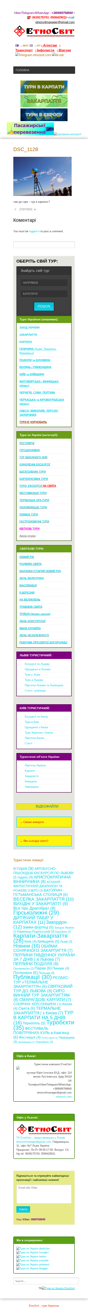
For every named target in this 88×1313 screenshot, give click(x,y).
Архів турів (27, 535)
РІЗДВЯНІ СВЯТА (30, 563)
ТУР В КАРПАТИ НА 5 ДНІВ (43, 1017)
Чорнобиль (44, 1041)
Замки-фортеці (38, 927)
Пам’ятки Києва (34, 738)
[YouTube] (51, 40)
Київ (30, 941)
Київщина (31, 781)
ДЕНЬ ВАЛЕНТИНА (31, 578)
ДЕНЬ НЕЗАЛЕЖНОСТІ (34, 635)
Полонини (25, 973)
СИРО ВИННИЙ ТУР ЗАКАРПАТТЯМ (41, 995)
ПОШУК (44, 306)
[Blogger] (73, 40)
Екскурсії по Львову (37, 664)
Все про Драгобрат (34, 908)
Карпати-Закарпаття (40, 938)
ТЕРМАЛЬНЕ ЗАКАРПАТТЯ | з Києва (38, 1010)
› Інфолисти (44, 50)
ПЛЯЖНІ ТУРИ (28, 514)
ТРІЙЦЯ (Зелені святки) (34, 614)
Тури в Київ (32, 722)
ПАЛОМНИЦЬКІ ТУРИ (33, 507)
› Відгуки (64, 50)
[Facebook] (57, 40)
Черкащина (32, 786)
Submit (23, 1209)
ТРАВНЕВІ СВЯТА (30, 606)
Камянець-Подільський (35, 931)
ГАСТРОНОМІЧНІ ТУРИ (34, 521)
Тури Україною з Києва (39, 732)
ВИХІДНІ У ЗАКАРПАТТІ (40, 903)
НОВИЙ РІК (26, 557)
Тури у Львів (32, 674)
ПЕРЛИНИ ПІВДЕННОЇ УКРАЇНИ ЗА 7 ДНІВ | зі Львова (44, 957)
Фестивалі (30, 1037)
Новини (26, 946)
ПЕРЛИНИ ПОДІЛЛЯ (36, 963)
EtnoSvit (69, 1288)
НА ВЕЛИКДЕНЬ (29, 599)
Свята (26, 1008)
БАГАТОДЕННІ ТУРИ (32, 471)
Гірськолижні (36, 912)
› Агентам (49, 45)
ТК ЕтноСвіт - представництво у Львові (40, 1137)
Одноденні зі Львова (37, 669)
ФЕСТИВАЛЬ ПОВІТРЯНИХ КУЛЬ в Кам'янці (41, 1032)
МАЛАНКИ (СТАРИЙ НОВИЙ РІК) (40, 571)
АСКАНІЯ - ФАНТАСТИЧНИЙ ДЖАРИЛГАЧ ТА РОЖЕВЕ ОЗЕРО (37, 886)
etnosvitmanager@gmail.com (33, 1141)
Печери (60, 968)
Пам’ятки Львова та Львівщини (44, 685)
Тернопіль (34, 1023)
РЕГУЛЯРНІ (26, 443)
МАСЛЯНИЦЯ (28, 585)
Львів (66, 941)
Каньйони (63, 931)
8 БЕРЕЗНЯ (26, 592)
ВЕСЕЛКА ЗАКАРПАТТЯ (43, 899)
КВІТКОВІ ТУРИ (29, 528)
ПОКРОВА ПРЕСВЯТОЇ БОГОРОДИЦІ (43, 642)
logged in (34, 231)
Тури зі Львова (34, 680)
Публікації (32, 977)
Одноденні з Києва (36, 727)
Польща (46, 973)
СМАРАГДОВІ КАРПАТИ (45, 999)
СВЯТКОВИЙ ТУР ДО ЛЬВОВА (42, 988)
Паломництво (23, 968)
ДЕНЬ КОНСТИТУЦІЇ (32, 621)
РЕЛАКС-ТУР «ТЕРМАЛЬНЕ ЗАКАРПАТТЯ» (41, 982)
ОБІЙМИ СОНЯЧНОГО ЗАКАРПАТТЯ (43, 948)
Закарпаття (32, 776)
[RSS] (41, 40)
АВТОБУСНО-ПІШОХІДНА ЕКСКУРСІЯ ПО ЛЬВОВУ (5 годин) (43, 873)
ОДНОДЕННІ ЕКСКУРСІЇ (34, 464)
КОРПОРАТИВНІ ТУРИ (33, 478)
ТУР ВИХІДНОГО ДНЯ (33, 457)
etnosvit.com (64, 1096)
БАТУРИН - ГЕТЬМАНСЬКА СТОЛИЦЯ (40, 892)
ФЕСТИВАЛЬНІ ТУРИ (32, 493)
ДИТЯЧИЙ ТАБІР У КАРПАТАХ (33, 920)
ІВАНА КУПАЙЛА (30, 628)
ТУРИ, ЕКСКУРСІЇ (37, 485)
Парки (43, 968)
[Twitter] (67, 40)
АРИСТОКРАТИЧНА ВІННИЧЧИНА (42, 879)
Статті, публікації (35, 690)
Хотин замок (50, 1038)
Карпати (30, 770)
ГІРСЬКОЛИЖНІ (29, 450)
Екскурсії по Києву (36, 716)
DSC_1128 (25, 149)
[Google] (46, 40)
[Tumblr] (62, 40)
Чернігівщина (26, 1042)
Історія (23, 868)
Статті (28, 743)
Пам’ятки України (35, 765)
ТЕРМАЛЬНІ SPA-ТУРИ (34, 500)
